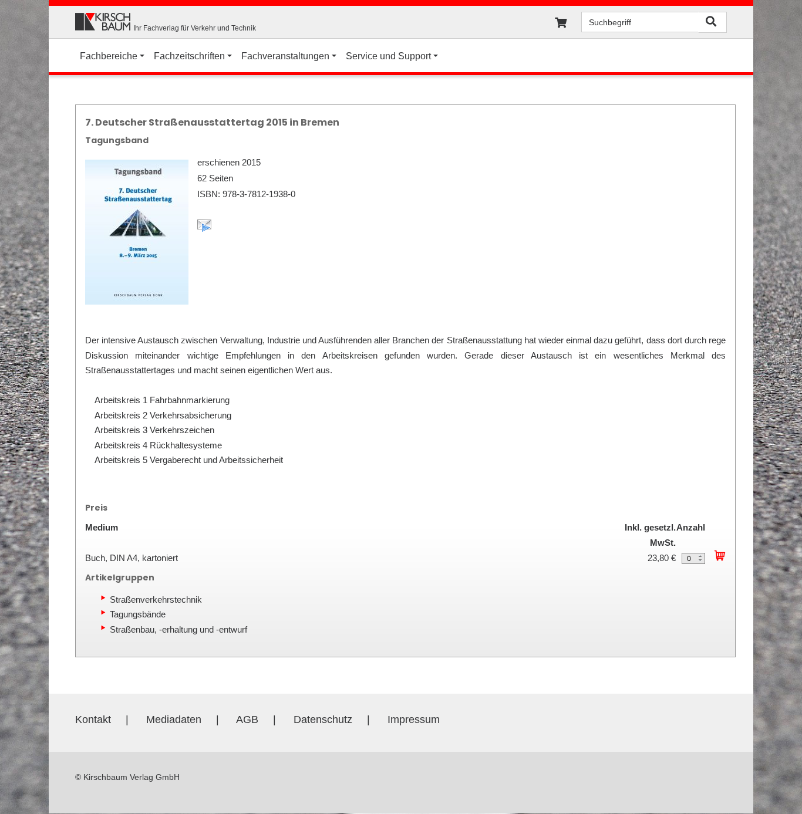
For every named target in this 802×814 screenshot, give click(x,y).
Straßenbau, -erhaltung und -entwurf (178, 629)
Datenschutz (323, 719)
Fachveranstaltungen (285, 56)
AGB (247, 719)
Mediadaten (173, 719)
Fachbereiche (108, 56)
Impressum (413, 719)
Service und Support (388, 56)
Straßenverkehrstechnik (156, 599)
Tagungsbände (138, 614)
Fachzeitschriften (189, 56)
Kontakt (93, 719)
